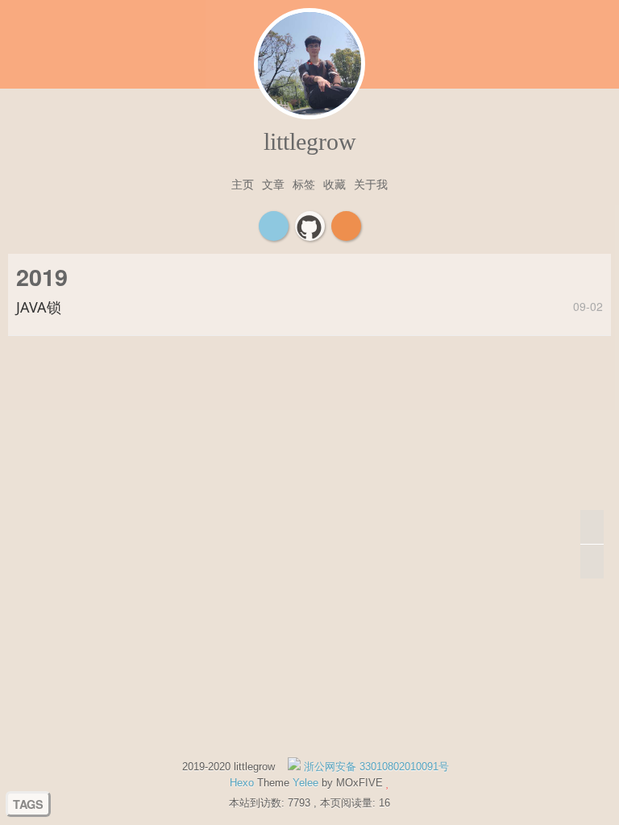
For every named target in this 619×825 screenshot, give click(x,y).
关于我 (371, 184)
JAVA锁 (38, 307)
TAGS (28, 804)
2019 (42, 276)
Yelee (305, 783)
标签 (304, 184)
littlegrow (310, 141)
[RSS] (346, 226)
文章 (273, 184)
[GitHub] (310, 226)
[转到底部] (592, 561)
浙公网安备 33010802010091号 (375, 767)
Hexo (242, 783)
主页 (242, 184)
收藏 (334, 184)
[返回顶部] (592, 527)
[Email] (274, 226)
